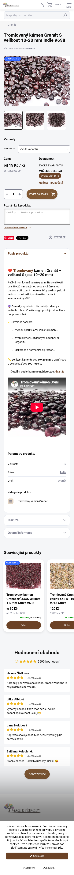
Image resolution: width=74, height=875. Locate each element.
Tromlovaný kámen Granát (32, 501)
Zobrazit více (37, 774)
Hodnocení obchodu (37, 652)
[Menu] (69, 4)
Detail (24, 625)
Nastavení (29, 867)
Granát (59, 371)
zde (60, 847)
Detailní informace (15, 227)
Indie (63, 472)
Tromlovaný (23, 270)
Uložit (10, 237)
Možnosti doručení (51, 183)
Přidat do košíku (38, 193)
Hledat (65, 15)
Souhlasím (38, 855)
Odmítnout (48, 867)
